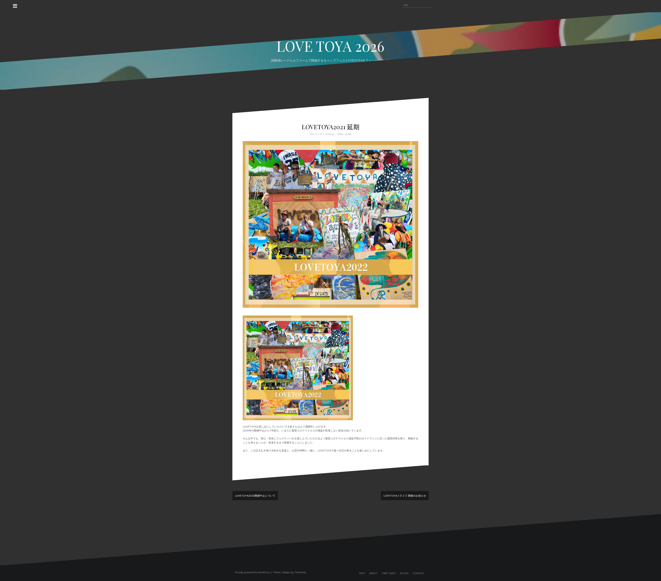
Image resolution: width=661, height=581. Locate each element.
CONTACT (418, 573)
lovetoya (330, 134)
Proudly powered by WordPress (252, 572)
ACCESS (404, 573)
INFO (362, 573)
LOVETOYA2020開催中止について (255, 495)
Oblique (286, 572)
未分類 (348, 134)
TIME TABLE (389, 573)
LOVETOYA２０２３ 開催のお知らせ (405, 495)
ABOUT (373, 573)
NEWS (340, 134)
